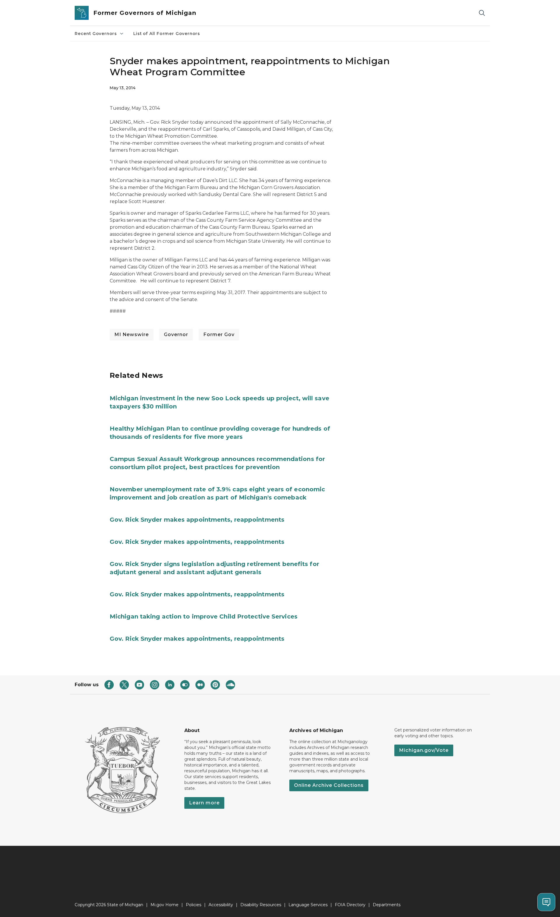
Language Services (308, 904)
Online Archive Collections (329, 785)
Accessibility (221, 904)
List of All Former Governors (166, 33)
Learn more (204, 803)
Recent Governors (96, 33)
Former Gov (219, 334)
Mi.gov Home (164, 904)
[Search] (481, 13)
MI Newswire (131, 334)
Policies (193, 904)
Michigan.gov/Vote (424, 750)
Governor (176, 334)
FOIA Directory (350, 904)
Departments (386, 904)
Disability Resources (260, 904)
